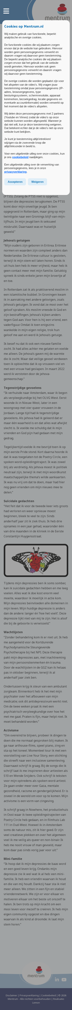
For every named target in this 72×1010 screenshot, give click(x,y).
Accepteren (15, 181)
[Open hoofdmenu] (6, 11)
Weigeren (37, 181)
